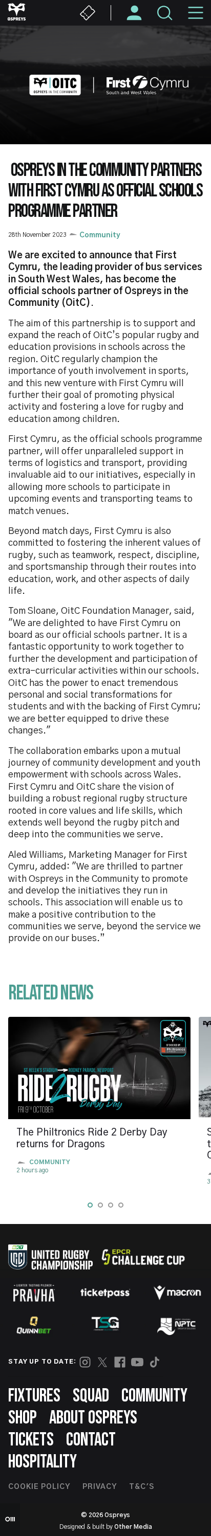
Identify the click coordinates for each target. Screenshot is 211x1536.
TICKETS (31, 1440)
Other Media (133, 1527)
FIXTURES (34, 1396)
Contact (91, 1440)
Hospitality (42, 1462)
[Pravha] (33, 1293)
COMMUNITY (154, 1396)
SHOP (22, 1418)
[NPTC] (177, 1325)
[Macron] (177, 1292)
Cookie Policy (39, 1486)
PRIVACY (99, 1486)
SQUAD (91, 1396)
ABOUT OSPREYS (93, 1418)
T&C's (141, 1486)
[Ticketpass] (105, 1292)
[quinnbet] (33, 1325)
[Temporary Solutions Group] (105, 1325)
